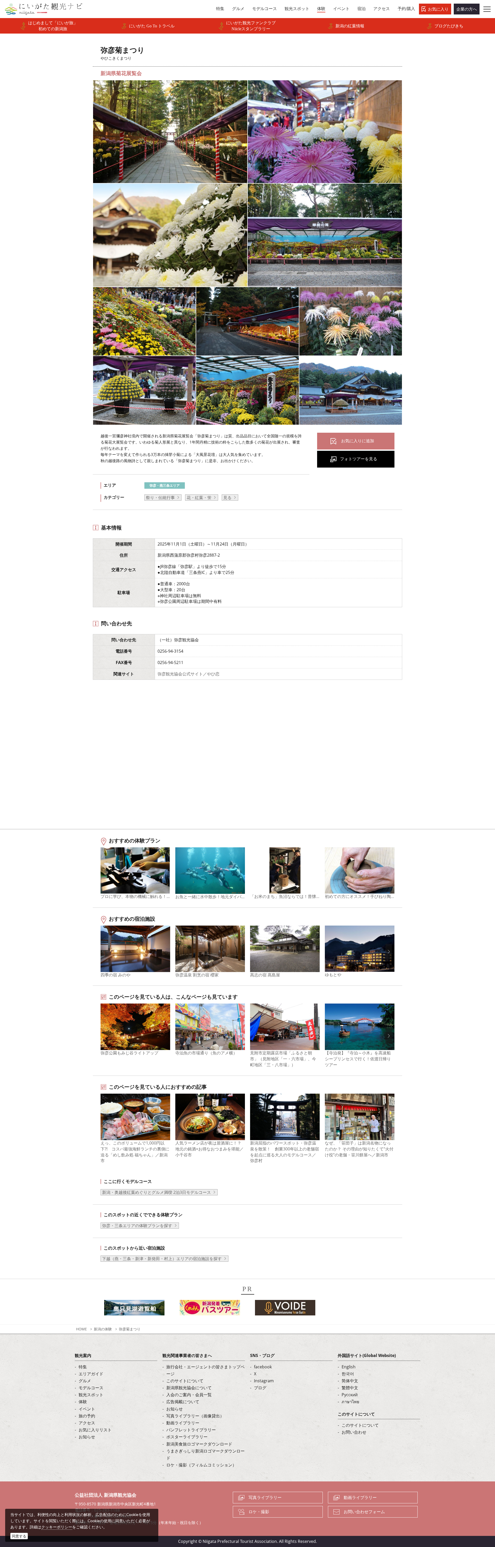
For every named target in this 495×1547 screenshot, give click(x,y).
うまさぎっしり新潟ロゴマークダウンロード (205, 1454)
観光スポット (91, 1395)
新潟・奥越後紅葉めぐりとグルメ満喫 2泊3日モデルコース (156, 1192)
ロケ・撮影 (259, 1511)
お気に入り (438, 9)
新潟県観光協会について (189, 1388)
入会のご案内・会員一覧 (189, 1395)
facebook (263, 1367)
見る (227, 497)
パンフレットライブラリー (191, 1430)
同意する (19, 1536)
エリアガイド (91, 1374)
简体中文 (350, 1381)
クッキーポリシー (56, 1526)
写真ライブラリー (265, 1497)
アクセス (87, 1423)
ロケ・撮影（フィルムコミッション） (201, 1465)
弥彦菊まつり (130, 1329)
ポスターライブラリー (187, 1437)
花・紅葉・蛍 (199, 497)
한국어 (348, 1374)
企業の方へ (466, 9)
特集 (83, 1367)
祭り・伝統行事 (160, 497)
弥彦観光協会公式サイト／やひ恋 (188, 674)
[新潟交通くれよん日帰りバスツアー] (210, 1309)
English (349, 1367)
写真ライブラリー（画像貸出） (195, 1416)
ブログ (260, 1388)
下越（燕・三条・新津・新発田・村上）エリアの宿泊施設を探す (162, 1258)
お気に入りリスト (95, 1430)
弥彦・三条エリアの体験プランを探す (137, 1225)
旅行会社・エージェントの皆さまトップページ (205, 1370)
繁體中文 (350, 1388)
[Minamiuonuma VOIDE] (285, 1309)
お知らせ (87, 1437)
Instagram (264, 1381)
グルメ (85, 1381)
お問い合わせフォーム (364, 1511)
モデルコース (91, 1388)
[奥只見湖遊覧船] (134, 1309)
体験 (83, 1401)
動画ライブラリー (182, 1423)
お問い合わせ (354, 1432)
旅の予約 (87, 1416)
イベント (87, 1409)
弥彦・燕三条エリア (165, 485)
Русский (350, 1395)
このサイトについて (184, 1381)
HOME (81, 1329)
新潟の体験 (103, 1329)
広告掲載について (182, 1401)
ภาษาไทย (350, 1401)
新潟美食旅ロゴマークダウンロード (199, 1444)
